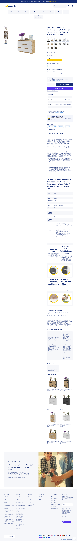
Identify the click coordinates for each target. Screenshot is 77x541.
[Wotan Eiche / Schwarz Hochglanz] (56, 47)
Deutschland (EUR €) (9, 536)
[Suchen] (54, 6)
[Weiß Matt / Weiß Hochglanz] (64, 40)
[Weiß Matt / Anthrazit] (67, 43)
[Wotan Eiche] (52, 43)
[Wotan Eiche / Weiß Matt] (48, 47)
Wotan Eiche (29, 505)
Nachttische (18, 499)
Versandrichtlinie (7, 504)
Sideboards (18, 498)
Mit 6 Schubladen (19, 517)
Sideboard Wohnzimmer (20, 508)
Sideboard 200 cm (19, 504)
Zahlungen (6, 508)
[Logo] (10, 6)
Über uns (6, 496)
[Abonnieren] (71, 504)
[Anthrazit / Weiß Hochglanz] (64, 43)
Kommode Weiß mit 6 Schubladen (20, 522)
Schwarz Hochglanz (31, 504)
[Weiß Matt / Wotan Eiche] (48, 43)
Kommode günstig (19, 513)
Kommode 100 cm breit (52, 126)
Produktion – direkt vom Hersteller (8, 520)
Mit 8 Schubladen (19, 516)
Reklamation (6, 507)
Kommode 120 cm (19, 502)
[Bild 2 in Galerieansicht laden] (6, 33)
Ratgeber (6, 511)
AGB (5, 499)
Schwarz (29, 502)
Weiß (28, 496)
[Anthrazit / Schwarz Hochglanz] (56, 43)
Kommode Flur (18, 507)
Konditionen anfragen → (59, 112)
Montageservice (7, 516)
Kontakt (5, 498)
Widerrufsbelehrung (8, 517)
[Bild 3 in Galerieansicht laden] (6, 37)
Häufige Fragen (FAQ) (8, 510)
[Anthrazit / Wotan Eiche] (52, 40)
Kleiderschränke (19, 501)
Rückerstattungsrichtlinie (9, 505)
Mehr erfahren (57, 80)
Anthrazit (29, 499)
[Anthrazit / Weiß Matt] (60, 43)
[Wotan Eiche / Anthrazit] (52, 47)
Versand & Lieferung (8, 513)
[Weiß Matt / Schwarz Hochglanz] (60, 40)
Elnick (65, 539)
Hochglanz (29, 507)
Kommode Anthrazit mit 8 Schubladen (21, 528)
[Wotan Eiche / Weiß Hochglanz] (48, 40)
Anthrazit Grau (30, 501)
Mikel (40, 499)
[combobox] (60, 6)
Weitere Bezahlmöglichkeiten (52, 90)
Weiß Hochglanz (30, 498)
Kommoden (18, 496)
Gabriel (40, 496)
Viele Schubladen (19, 510)
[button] (72, 6)
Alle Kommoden (60, 126)
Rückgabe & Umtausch (8, 514)
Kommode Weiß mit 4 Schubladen (20, 525)
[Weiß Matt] (67, 40)
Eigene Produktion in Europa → (65, 106)
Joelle (40, 501)
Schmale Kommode (19, 514)
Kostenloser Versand (51, 63)
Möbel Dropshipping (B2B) (9, 521)
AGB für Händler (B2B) (8, 523)
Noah (40, 498)
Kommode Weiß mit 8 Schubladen (20, 520)
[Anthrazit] (56, 40)
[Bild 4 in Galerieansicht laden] (6, 42)
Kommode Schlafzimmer (20, 505)
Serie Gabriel (67, 126)
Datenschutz (6, 501)
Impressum (6, 502)
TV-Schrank (18, 511)
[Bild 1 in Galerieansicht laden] (6, 28)
